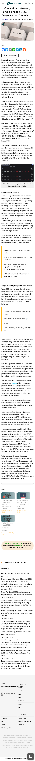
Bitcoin (20, 687)
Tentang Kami (22, 718)
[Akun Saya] (33, 3)
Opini (19, 697)
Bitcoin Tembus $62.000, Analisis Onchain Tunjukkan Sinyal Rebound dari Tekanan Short (16, 593)
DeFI (19, 707)
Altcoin (20, 691)
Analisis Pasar (8, 545)
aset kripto (26, 543)
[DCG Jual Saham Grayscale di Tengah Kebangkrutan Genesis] (8, 495)
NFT (19, 694)
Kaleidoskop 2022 (6, 728)
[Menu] (2, 3)
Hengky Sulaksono (27, 19)
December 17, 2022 (10, 276)
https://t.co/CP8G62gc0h (12, 267)
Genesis (29, 545)
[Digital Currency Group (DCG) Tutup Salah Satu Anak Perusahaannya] (23, 495)
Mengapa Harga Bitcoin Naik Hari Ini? (13, 573)
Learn (2, 715)
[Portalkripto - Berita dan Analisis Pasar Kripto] (14, 3)
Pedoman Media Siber (24, 721)
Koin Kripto (21, 547)
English (3, 724)
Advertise (21, 724)
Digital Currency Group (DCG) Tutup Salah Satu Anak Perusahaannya (23, 504)
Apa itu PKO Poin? (23, 715)
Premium (3, 721)
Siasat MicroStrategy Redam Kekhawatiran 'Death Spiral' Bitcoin (16, 633)
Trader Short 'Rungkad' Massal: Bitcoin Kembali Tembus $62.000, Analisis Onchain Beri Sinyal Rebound (17, 613)
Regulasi (20, 704)
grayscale (13, 547)
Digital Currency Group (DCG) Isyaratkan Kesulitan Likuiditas (7, 527)
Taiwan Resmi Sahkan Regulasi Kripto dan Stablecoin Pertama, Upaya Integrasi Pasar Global (16, 653)
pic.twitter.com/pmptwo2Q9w (14, 269)
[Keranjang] (29, 3)
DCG (24, 545)
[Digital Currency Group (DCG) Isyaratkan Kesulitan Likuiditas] (8, 518)
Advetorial (4, 718)
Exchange (21, 701)
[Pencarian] (26, 3)
